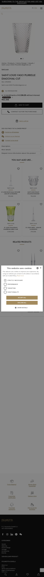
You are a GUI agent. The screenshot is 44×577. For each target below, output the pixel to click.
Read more (20, 276)
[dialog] (22, 288)
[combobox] (38, 268)
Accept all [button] (22, 298)
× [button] (40, 268)
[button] (21, 307)
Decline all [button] (22, 303)
